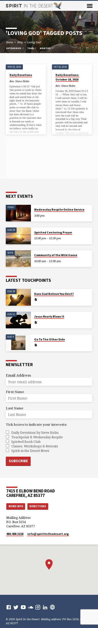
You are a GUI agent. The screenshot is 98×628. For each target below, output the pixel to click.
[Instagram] (38, 607)
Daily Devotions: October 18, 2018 (67, 77)
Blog (20, 42)
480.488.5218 (14, 534)
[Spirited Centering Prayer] (18, 235)
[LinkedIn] (45, 607)
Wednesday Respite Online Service (59, 209)
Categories (14, 48)
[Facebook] (9, 607)
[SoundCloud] (30, 607)
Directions (37, 506)
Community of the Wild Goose (55, 255)
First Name (15, 391)
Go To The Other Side (49, 339)
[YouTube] (23, 607)
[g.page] (52, 607)
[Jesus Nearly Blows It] (18, 320)
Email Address (18, 375)
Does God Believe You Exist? (54, 294)
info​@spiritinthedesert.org (48, 534)
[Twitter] (16, 607)
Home (9, 42)
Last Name (14, 408)
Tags (30, 48)
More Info (16, 506)
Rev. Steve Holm (19, 81)
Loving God (34, 42)
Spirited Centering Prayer (53, 232)
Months (45, 48)
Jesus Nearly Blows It (49, 316)
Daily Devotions (21, 75)
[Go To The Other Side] (18, 342)
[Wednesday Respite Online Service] (18, 213)
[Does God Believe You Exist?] (18, 297)
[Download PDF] (35, 299)
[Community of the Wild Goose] (18, 258)
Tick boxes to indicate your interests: (36, 424)
